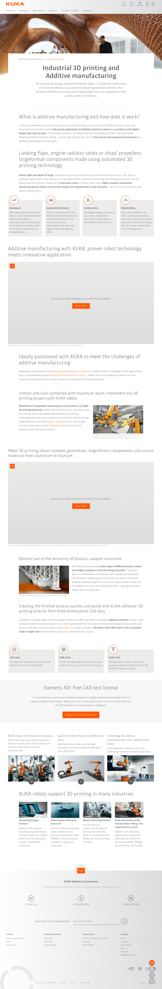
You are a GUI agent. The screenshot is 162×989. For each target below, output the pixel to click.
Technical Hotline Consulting (15, 938)
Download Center (88, 945)
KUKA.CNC (68, 628)
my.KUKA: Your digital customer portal (95, 938)
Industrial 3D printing (55, 59)
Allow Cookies (81, 306)
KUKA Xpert (86, 942)
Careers (123, 938)
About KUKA (125, 942)
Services (51, 11)
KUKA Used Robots (50, 945)
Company (87, 11)
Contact (8, 942)
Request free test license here (80, 714)
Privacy (72, 983)
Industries (23, 11)
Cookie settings (84, 983)
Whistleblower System (128, 955)
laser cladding (57, 421)
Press (122, 948)
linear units (79, 375)
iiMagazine (124, 952)
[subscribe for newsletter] (124, 921)
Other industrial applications (31, 59)
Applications (38, 11)
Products (10, 11)
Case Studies (48, 942)
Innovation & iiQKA (69, 11)
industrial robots (59, 375)
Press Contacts (11, 945)
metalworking (59, 371)
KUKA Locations (126, 945)
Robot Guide (48, 938)
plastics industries (81, 371)
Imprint (63, 983)
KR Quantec (55, 425)
